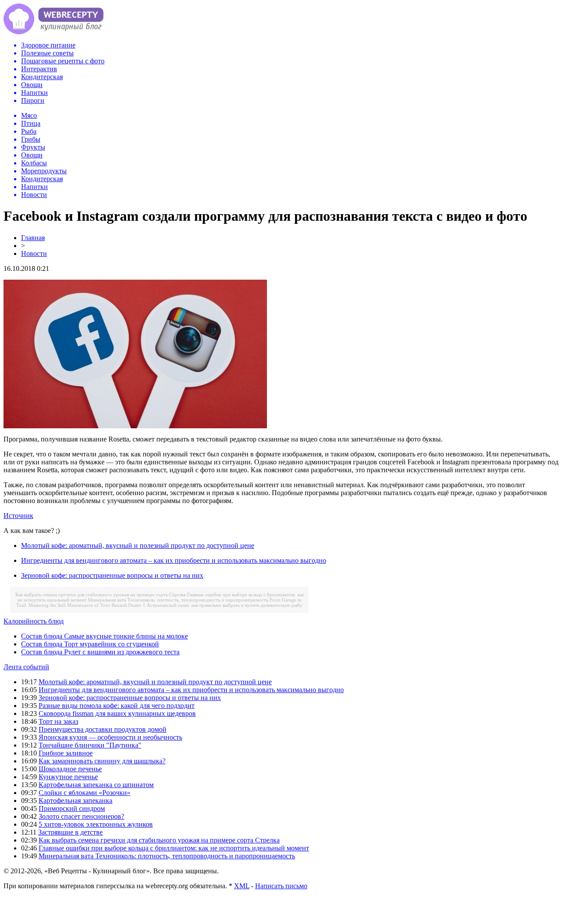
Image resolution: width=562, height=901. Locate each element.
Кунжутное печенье (68, 777)
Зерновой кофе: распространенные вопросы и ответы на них (112, 575)
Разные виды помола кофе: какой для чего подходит (117, 705)
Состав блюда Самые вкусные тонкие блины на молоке (104, 636)
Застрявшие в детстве (70, 832)
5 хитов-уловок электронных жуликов (96, 824)
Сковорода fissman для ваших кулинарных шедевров (117, 713)
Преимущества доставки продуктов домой (102, 729)
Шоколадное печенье (70, 769)
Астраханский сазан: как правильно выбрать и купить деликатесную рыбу (225, 605)
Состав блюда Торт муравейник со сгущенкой (90, 644)
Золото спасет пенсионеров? (81, 816)
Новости (34, 253)
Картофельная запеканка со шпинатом (96, 784)
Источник (18, 515)
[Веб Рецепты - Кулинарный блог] (54, 32)
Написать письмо (281, 886)
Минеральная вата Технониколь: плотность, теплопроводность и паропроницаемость (178, 599)
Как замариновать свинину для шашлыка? (102, 761)
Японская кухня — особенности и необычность (110, 737)
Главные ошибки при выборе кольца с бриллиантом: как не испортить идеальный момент (174, 848)
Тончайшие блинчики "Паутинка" (90, 745)
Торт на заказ (58, 721)
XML (241, 886)
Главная (33, 237)
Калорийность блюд (34, 621)
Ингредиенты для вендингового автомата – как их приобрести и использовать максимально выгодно (173, 560)
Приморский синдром (72, 808)
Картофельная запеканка (75, 800)
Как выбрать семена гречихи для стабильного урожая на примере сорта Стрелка (100, 594)
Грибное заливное (66, 753)
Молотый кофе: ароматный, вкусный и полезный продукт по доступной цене (137, 545)
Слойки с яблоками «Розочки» (84, 792)
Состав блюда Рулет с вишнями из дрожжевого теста (100, 652)
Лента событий (26, 667)
